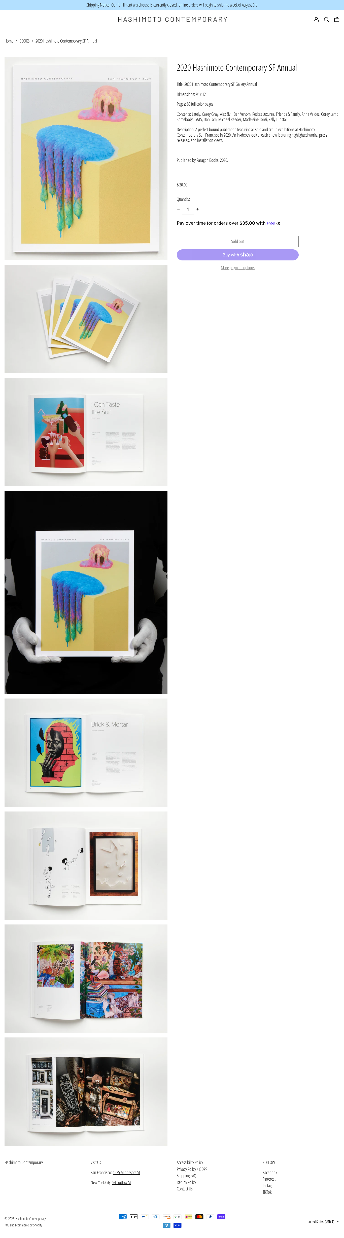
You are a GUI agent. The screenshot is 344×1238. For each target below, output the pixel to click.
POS (7, 1225)
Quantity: (183, 199)
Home (9, 40)
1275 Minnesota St (126, 1172)
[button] (337, 20)
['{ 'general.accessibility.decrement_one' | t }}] (179, 209)
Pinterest (269, 1179)
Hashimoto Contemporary (24, 1162)
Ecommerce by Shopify (28, 1225)
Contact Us (185, 1189)
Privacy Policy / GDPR (192, 1169)
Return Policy (186, 1182)
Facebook (270, 1172)
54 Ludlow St (121, 1182)
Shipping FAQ (186, 1176)
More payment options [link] (238, 267)
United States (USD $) (321, 1221)
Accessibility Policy (190, 1162)
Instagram (270, 1185)
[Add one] (198, 209)
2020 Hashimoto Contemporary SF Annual (66, 40)
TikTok (267, 1192)
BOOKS (24, 40)
